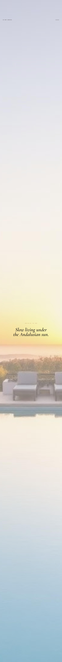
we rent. (5, 19)
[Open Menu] (57, 20)
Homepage (10, 19)
